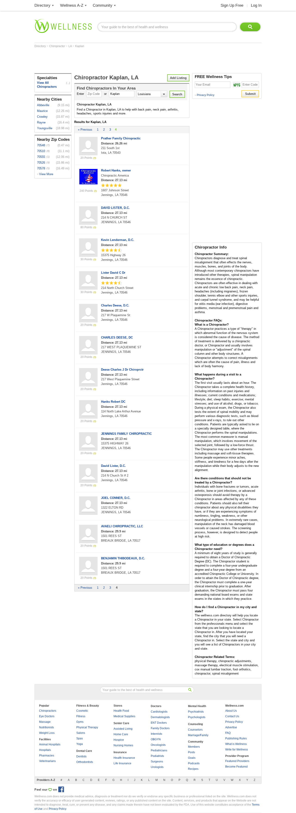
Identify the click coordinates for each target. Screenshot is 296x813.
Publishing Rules (236, 738)
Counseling (195, 724)
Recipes (193, 769)
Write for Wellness (236, 749)
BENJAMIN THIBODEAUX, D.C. (123, 558)
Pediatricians (159, 750)
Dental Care (84, 751)
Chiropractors (47, 710)
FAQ (228, 733)
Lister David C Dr (113, 272)
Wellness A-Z (71, 5)
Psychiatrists (196, 711)
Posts (191, 752)
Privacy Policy (204, 95)
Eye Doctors (46, 716)
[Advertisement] (118, 60)
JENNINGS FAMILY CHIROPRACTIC (126, 433)
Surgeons (157, 761)
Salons (80, 733)
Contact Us (232, 716)
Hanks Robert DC (113, 401)
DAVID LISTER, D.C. (115, 208)
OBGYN (156, 739)
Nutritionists (46, 727)
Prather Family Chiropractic (121, 138)
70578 (41, 168)
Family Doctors (160, 728)
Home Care (121, 734)
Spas (79, 738)
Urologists (157, 767)
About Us (231, 710)
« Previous (85, 129)
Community (102, 5)
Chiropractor (57, 46)
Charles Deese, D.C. (115, 305)
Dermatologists (160, 717)
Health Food (121, 710)
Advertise (231, 727)
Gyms (79, 721)
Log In (256, 5)
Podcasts (194, 763)
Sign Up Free (232, 5)
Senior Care (121, 723)
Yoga (79, 744)
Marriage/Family (198, 735)
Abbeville (43, 105)
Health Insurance (124, 757)
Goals (191, 757)
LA (70, 46)
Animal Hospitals (49, 744)
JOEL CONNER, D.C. (115, 498)
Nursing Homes (123, 745)
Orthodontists (84, 762)
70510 (41, 151)
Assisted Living (123, 728)
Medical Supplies (124, 716)
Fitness (80, 716)
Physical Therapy (87, 727)
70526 (41, 162)
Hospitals (45, 750)
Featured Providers (237, 761)
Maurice (42, 111)
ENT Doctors (159, 722)
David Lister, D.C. (113, 466)
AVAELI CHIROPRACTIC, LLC (122, 526)
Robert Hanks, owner (116, 170)
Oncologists (158, 745)
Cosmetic (82, 710)
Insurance (120, 752)
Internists (156, 733)
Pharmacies (46, 755)
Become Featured (236, 766)
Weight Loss (47, 733)
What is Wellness (236, 744)
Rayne (41, 122)
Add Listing (178, 78)
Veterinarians (47, 761)
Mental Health (197, 706)
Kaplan (79, 46)
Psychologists (196, 717)
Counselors (195, 729)
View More (46, 174)
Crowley (42, 116)
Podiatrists (157, 756)
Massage (45, 721)
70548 (41, 145)
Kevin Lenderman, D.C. (117, 240)
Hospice (119, 739)
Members (194, 746)
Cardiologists (159, 711)
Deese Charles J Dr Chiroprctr (122, 369)
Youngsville (44, 128)
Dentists (81, 756)
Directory (42, 5)
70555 (41, 157)
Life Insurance (122, 763)
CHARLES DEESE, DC (117, 337)
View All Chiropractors (47, 84)
